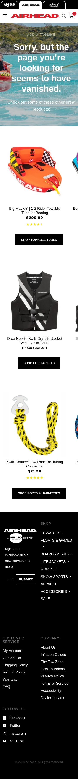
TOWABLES (50, 533)
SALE (45, 599)
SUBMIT (26, 579)
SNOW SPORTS (54, 577)
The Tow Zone (52, 662)
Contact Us (12, 658)
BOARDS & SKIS (55, 554)
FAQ (6, 687)
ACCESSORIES (54, 591)
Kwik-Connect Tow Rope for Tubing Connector (34, 464)
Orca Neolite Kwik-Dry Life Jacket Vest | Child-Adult (34, 341)
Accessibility (51, 690)
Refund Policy (14, 672)
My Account (12, 651)
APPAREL (49, 584)
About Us (48, 647)
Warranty (10, 679)
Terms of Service (54, 683)
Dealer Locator (53, 698)
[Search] (63, 16)
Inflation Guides (53, 655)
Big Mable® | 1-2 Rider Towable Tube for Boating (34, 210)
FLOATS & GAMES (56, 540)
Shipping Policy (15, 665)
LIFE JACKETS (53, 562)
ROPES (47, 569)
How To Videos (53, 669)
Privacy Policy (52, 676)
